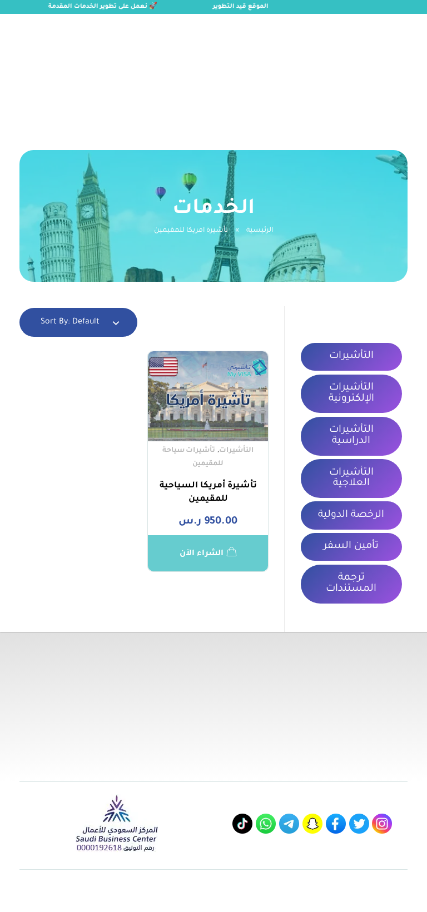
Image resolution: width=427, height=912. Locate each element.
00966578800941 (110, 25)
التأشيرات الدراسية (351, 436)
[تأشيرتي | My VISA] (363, 69)
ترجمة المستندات (351, 583)
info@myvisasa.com (38, 25)
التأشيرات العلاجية (351, 478)
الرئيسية (259, 231)
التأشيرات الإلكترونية (351, 393)
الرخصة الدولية (351, 515)
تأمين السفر (351, 546)
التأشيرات (236, 451)
